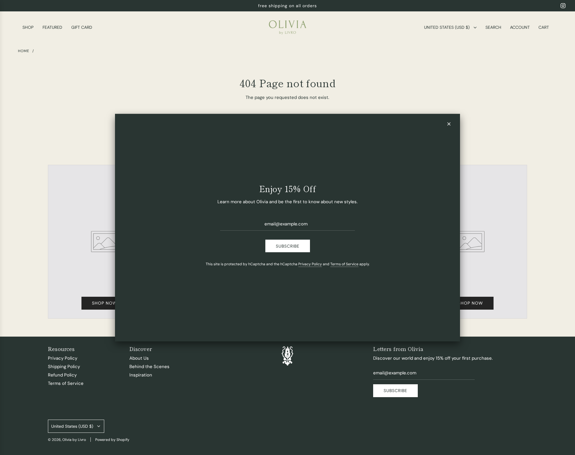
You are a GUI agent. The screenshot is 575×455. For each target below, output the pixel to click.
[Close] (449, 124)
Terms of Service (344, 263)
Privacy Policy (310, 263)
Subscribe (287, 245)
